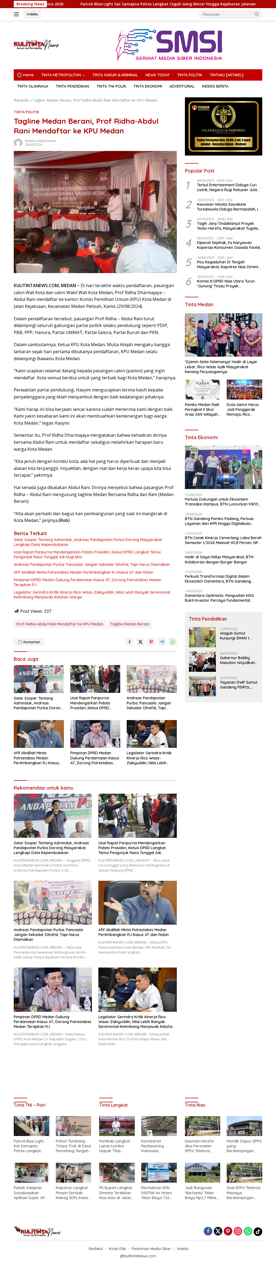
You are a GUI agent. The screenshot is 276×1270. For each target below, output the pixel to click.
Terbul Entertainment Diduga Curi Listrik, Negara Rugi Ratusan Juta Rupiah (227, 187)
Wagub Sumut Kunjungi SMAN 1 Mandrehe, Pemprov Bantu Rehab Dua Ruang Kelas (238, 636)
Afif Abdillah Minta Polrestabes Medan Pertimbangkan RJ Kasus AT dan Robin (83, 572)
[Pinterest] (228, 1231)
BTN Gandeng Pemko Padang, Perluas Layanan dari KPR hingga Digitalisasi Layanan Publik (219, 521)
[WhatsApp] (248, 1231)
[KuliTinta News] (37, 44)
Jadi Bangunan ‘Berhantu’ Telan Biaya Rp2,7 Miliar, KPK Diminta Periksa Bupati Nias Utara (202, 1192)
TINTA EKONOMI (147, 86)
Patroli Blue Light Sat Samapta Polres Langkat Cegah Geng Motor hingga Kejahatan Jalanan (117, 4)
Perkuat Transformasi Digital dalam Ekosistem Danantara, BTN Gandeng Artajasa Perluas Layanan (218, 579)
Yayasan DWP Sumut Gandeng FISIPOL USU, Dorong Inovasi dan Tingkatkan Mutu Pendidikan (239, 685)
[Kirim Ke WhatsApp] (173, 642)
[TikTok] (258, 1231)
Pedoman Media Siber (151, 1248)
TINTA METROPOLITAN (61, 75)
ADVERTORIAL (182, 86)
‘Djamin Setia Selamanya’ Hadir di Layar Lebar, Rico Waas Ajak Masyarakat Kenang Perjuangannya (221, 366)
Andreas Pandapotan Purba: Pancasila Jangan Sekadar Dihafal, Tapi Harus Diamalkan (92, 564)
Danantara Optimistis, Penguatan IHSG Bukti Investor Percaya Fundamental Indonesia (219, 598)
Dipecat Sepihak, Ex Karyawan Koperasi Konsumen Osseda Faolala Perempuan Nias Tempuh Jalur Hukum (229, 245)
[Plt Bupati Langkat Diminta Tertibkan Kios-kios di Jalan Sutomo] (117, 1173)
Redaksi (96, 1248)
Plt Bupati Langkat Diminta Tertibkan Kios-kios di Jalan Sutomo (115, 1192)
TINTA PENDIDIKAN (72, 86)
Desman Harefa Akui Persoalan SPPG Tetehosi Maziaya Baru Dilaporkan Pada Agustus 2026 (200, 1146)
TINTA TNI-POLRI (111, 86)
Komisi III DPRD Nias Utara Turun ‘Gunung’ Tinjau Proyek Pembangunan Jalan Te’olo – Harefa (226, 283)
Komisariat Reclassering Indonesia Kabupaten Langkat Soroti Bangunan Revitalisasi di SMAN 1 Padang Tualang (155, 1146)
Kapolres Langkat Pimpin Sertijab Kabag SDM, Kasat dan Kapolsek (72, 1192)
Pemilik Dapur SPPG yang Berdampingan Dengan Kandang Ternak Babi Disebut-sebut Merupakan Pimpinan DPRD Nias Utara (244, 1146)
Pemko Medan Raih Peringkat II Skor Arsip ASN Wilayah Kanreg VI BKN (202, 409)
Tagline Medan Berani (129, 624)
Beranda (21, 100)
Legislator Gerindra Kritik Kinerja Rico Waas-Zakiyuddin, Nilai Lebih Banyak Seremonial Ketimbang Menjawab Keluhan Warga (92, 595)
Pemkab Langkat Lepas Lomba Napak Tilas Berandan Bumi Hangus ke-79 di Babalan (114, 1146)
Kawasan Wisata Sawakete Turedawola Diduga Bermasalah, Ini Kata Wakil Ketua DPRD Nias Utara (229, 207)
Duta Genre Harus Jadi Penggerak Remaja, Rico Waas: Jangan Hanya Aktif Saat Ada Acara (243, 409)
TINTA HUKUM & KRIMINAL (115, 75)
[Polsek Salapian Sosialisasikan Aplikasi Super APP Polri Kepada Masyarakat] (31, 1173)
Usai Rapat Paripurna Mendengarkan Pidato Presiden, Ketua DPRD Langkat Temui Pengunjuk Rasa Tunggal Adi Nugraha (87, 554)
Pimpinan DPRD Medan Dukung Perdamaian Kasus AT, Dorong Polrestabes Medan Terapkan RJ (87, 582)
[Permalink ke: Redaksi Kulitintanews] (18, 142)
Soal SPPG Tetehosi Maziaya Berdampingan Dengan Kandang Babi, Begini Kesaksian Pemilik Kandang (244, 1192)
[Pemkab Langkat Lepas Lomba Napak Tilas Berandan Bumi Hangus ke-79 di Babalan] (117, 1126)
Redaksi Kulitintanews (40, 141)
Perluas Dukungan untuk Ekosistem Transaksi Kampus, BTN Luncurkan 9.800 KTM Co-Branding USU (221, 502)
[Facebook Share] (130, 642)
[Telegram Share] (162, 642)
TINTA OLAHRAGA (32, 86)
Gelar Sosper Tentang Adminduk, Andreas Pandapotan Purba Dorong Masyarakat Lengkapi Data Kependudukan (88, 542)
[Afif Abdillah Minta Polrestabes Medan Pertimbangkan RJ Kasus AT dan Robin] (39, 734)
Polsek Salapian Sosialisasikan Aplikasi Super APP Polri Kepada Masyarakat (30, 1192)
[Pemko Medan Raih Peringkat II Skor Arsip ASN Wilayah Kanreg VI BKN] (202, 390)
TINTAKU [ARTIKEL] (226, 75)
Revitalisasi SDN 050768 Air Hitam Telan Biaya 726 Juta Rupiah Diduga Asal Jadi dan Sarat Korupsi (157, 1192)
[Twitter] (218, 1231)
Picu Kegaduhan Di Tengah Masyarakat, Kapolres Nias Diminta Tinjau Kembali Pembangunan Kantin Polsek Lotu (229, 264)
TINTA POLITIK (189, 75)
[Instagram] (238, 1231)
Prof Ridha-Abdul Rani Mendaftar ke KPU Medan (59, 624)
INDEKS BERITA (215, 86)
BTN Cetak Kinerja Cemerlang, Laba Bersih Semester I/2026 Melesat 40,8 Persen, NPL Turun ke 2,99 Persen (223, 540)
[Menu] (17, 14)
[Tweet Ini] (140, 642)
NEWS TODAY (158, 75)
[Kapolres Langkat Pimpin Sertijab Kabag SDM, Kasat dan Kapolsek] (73, 1173)
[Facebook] (208, 1231)
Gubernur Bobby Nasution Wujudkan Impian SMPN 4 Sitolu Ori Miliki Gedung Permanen (238, 660)
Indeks (32, 14)
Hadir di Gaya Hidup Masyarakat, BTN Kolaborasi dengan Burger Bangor (219, 559)
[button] (256, 14)
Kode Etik (117, 1248)
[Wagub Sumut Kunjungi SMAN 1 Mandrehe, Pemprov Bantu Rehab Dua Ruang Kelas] (202, 637)
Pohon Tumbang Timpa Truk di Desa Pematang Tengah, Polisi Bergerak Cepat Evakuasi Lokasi (73, 1146)
